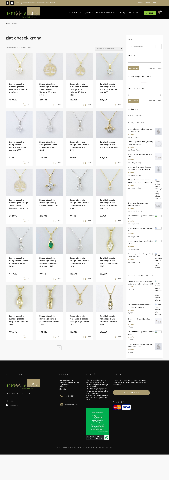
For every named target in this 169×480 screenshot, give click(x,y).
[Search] (159, 46)
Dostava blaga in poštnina (97, 389)
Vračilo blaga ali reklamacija (97, 384)
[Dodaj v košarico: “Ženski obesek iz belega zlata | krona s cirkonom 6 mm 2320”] (85, 279)
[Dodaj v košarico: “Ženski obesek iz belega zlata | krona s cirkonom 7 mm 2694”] (24, 279)
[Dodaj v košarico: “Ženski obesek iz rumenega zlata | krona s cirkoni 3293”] (54, 221)
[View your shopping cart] (160, 12)
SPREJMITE (150, 476)
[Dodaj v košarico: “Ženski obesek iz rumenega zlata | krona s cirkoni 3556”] (115, 163)
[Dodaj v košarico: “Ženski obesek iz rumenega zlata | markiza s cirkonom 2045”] (115, 279)
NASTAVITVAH (131, 476)
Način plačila (92, 387)
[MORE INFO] (29, 105)
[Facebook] (7, 3)
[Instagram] (12, 3)
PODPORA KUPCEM (144, 3)
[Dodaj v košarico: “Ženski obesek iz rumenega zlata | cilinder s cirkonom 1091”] (115, 337)
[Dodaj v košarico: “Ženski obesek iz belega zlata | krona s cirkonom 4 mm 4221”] (85, 163)
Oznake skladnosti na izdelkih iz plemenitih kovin (97, 392)
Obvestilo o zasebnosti (95, 382)
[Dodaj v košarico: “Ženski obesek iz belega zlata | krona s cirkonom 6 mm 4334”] (54, 163)
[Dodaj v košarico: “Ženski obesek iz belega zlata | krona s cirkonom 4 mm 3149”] (85, 221)
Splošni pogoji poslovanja (96, 380)
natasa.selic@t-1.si (70, 405)
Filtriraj (133, 68)
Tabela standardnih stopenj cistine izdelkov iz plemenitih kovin (97, 397)
